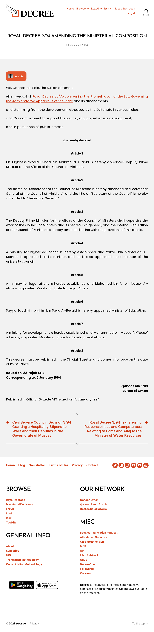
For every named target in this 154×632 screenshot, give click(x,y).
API (82, 550)
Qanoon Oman (89, 499)
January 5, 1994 (79, 45)
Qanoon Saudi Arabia (93, 504)
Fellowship (87, 568)
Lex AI (95, 8)
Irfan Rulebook (89, 555)
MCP (83, 546)
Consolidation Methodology (24, 564)
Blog (21, 465)
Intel (9, 513)
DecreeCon (87, 564)
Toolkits (11, 522)
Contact (92, 465)
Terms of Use (58, 465)
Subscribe (120, 8)
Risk (106, 8)
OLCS (83, 559)
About (10, 546)
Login (132, 8)
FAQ (8, 555)
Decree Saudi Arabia (93, 509)
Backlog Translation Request (98, 532)
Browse (81, 8)
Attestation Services (93, 537)
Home (70, 8)
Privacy (77, 465)
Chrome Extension (92, 541)
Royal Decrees (15, 499)
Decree (21, 623)
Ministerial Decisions (19, 504)
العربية (132, 13)
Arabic (19, 76)
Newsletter (37, 465)
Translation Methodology (22, 559)
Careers (85, 573)
